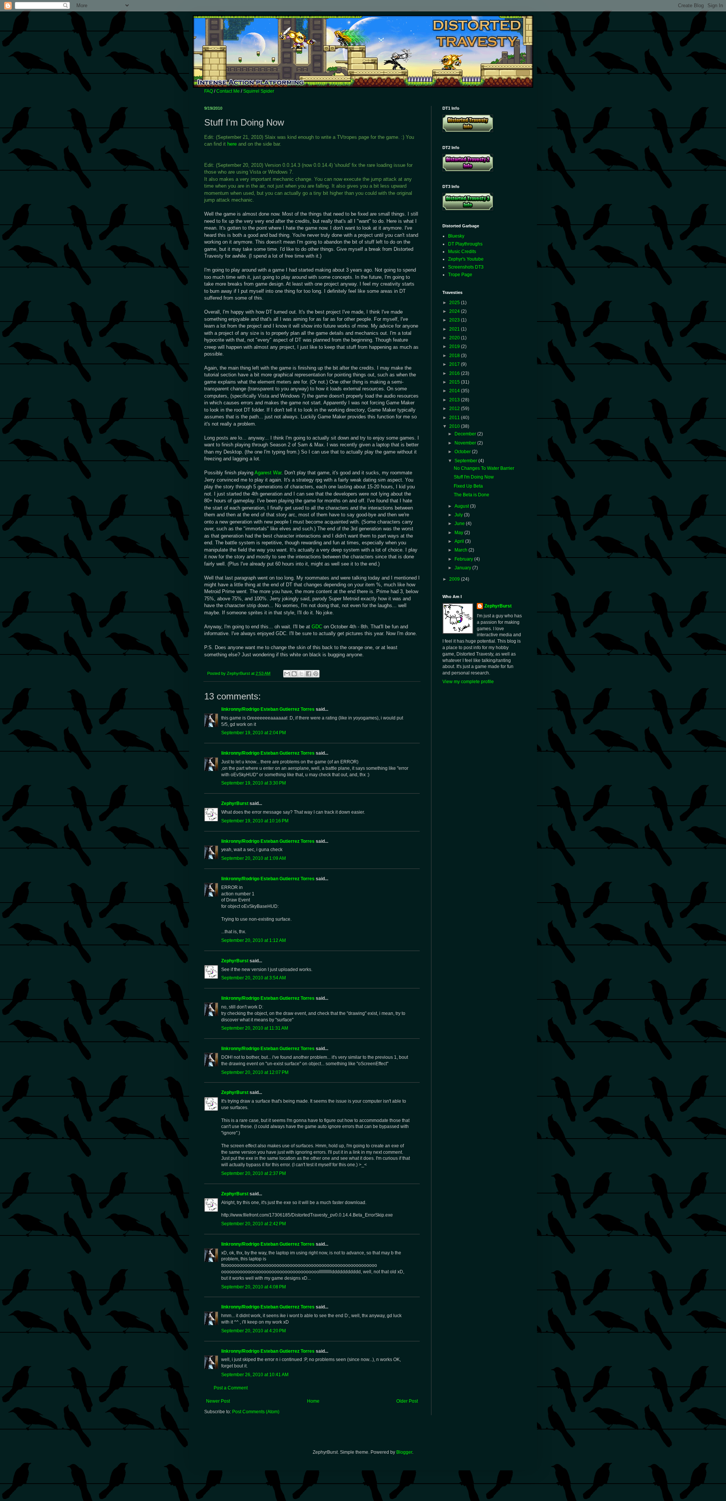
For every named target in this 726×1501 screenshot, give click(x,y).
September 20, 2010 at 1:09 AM (253, 858)
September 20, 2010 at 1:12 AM (253, 940)
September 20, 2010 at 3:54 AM (253, 977)
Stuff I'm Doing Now (474, 477)
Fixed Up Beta (468, 486)
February (464, 559)
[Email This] (287, 673)
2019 (455, 346)
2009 (455, 579)
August (462, 506)
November (466, 443)
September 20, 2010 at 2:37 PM (253, 1173)
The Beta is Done (471, 494)
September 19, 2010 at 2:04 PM (253, 732)
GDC (317, 626)
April (460, 541)
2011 (455, 417)
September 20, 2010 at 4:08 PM (253, 1287)
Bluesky (456, 236)
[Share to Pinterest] (316, 673)
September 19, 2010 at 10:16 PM (255, 821)
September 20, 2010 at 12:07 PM (255, 1072)
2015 (455, 382)
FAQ (208, 91)
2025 (455, 302)
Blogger (404, 1452)
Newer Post (218, 1401)
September (466, 460)
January (463, 567)
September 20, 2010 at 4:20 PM (253, 1330)
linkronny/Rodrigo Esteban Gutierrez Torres (268, 709)
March (461, 550)
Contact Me (228, 91)
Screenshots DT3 (466, 267)
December (466, 434)
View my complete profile (468, 681)
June (460, 523)
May (459, 532)
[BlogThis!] (294, 673)
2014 (455, 390)
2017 (455, 364)
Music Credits (462, 251)
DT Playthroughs (465, 244)
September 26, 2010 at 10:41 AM (255, 1374)
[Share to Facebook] (308, 673)
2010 (455, 426)
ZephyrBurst (234, 803)
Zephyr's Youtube (466, 259)
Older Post (407, 1401)
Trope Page (460, 274)
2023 (455, 320)
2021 (455, 329)
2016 (455, 373)
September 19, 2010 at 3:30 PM (253, 783)
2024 (455, 311)
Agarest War (267, 472)
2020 (455, 337)
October (463, 451)
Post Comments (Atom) (255, 1411)
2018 (455, 355)
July (459, 514)
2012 (455, 408)
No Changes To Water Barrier (484, 468)
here (232, 144)
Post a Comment (231, 1388)
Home (313, 1401)
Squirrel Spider (258, 91)
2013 (455, 399)
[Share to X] (301, 673)
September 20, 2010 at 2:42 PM (253, 1223)
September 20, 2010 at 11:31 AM (254, 1028)
